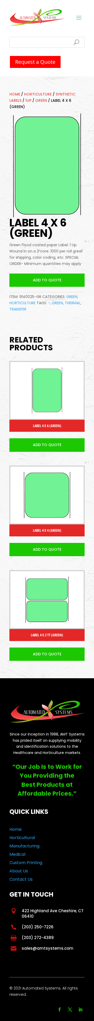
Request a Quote (35, 61)
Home (14, 94)
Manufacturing (24, 846)
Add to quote (47, 280)
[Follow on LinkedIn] (80, 1009)
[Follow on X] (70, 1009)
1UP (28, 100)
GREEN (41, 100)
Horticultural (22, 838)
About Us (18, 871)
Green (57, 303)
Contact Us (21, 879)
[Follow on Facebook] (59, 1009)
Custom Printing (25, 863)
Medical (17, 854)
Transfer (17, 309)
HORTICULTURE (38, 94)
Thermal (72, 303)
